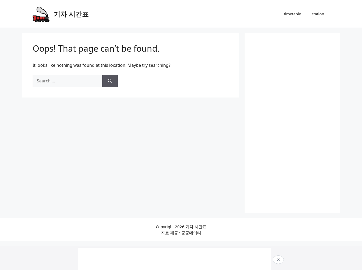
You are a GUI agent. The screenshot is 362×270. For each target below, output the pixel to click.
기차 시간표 (71, 13)
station (318, 13)
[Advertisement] (292, 122)
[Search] (110, 81)
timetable (292, 13)
